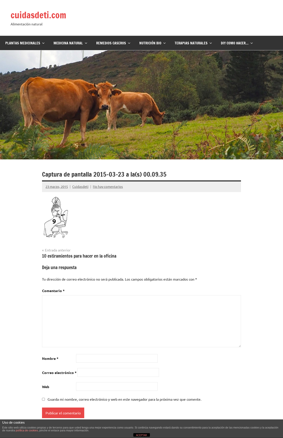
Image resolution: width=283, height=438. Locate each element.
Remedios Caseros (111, 43)
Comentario (53, 290)
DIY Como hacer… (235, 43)
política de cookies (27, 430)
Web (45, 386)
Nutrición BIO (150, 43)
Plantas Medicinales (22, 43)
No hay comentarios (108, 186)
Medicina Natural (68, 43)
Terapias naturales (191, 43)
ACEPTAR (141, 435)
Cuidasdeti (80, 186)
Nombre (50, 358)
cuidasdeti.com (38, 15)
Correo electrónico (59, 372)
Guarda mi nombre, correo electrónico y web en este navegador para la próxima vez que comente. (124, 399)
